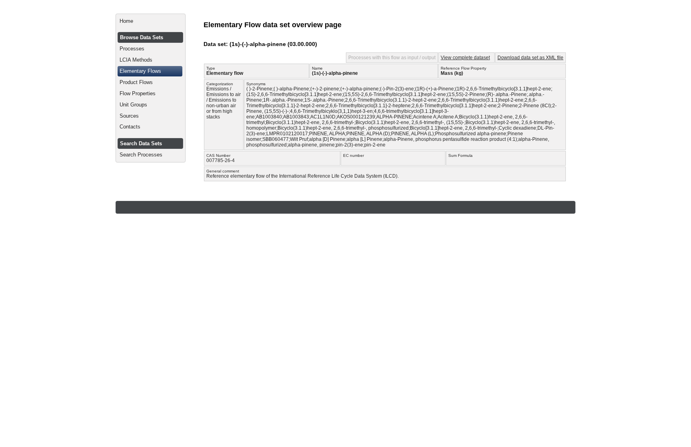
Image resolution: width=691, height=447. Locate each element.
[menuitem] (151, 21)
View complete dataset (465, 57)
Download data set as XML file (530, 57)
